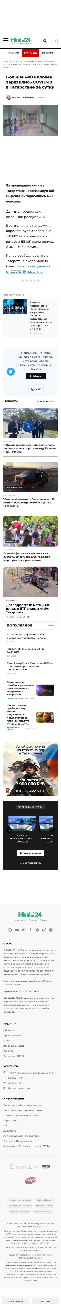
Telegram (38, 376)
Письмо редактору (19, 1088)
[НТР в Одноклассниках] (30, 930)
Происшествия (12, 1035)
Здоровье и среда (33, 61)
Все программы (32, 863)
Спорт (6, 1040)
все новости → (47, 401)
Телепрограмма (31, 853)
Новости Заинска (42, 1211)
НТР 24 (7, 61)
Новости (17, 61)
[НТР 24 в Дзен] (51, 930)
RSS (5, 1125)
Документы (9, 1131)
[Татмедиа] (23, 1167)
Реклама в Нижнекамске (18, 1141)
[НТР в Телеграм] (37, 930)
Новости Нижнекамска (20, 1200)
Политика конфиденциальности (22, 1105)
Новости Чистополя (19, 1211)
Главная (12, 52)
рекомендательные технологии (20, 1265)
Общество (9, 1030)
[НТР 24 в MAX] (10, 930)
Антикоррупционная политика (21, 1136)
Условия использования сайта (20, 1115)
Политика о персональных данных (23, 1110)
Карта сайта (10, 1120)
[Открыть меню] (5, 40)
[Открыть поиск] (44, 41)
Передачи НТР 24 (13, 1056)
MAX (38, 389)
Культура (8, 1051)
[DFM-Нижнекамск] (46, 1167)
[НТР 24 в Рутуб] (44, 930)
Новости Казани (44, 1200)
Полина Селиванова (23, 97)
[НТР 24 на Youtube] (17, 930)
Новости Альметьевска (20, 1206)
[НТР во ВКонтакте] (23, 930)
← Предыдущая (15, 1301)
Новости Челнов (44, 1206)
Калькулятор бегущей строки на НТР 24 (26, 1146)
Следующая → (45, 1301)
